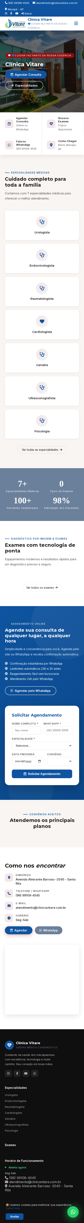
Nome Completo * (25, 723)
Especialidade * (23, 738)
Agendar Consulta (28, 74)
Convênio (54, 754)
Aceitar (14, 1216)
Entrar (28, 13)
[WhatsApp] (34, 1073)
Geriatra (10, 1118)
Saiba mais (13, 1208)
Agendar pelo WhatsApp (33, 690)
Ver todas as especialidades (40, 449)
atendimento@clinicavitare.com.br (57, 3)
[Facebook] (11, 13)
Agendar (20, 930)
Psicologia (11, 1130)
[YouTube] (16, 13)
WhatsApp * (52, 723)
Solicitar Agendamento (44, 774)
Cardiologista (13, 1112)
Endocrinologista (15, 1100)
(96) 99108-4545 (18, 3)
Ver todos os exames (40, 587)
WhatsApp (50, 930)
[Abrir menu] (76, 23)
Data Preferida (23, 754)
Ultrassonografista (16, 1124)
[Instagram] (6, 13)
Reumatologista (14, 1106)
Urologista (11, 1095)
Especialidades (26, 85)
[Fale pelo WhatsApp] (73, 1212)
